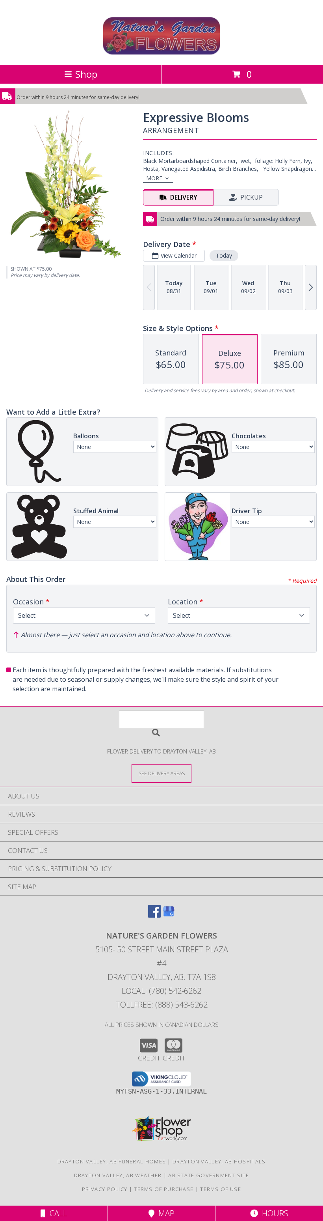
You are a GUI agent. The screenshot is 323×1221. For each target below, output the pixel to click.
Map (164, 1213)
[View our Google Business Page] (168, 915)
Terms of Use (220, 1189)
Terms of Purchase (163, 1189)
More (154, 178)
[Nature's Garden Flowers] (161, 53)
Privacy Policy (104, 1189)
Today (224, 255)
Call (56, 1213)
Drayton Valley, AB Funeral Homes (112, 1161)
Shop (86, 73)
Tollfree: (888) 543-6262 (162, 1004)
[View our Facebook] (154, 915)
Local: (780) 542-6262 (161, 990)
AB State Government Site (208, 1175)
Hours (273, 1213)
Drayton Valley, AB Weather (118, 1175)
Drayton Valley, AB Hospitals (219, 1161)
